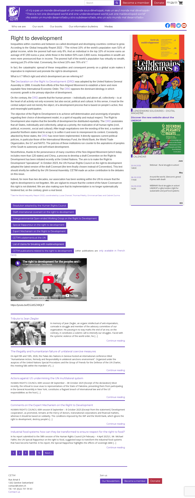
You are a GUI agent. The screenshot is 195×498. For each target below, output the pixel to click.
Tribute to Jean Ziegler (25, 318)
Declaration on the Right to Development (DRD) (45, 81)
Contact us (14, 492)
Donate (159, 2)
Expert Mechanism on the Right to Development (39, 231)
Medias (109, 26)
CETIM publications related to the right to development (42, 250)
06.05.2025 (136, 186)
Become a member (136, 2)
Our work (37, 26)
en (172, 2)
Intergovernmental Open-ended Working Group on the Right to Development (55, 218)
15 (39, 453)
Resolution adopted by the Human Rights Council (39, 205)
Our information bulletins (83, 26)
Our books (56, 26)
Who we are (19, 26)
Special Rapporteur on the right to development (38, 225)
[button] (182, 203)
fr (168, 2)
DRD (67, 88)
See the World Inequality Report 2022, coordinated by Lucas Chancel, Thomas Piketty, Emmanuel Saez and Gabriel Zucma (66, 195)
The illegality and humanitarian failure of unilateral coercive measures (53, 351)
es (175, 2)
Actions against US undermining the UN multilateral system (47, 378)
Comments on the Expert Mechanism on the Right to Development (52, 405)
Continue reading (115, 340)
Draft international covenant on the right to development (43, 212)
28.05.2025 (136, 177)
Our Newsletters (110, 481)
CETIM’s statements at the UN (29, 237)
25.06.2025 (136, 165)
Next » (48, 453)
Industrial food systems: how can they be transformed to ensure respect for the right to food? (68, 431)
